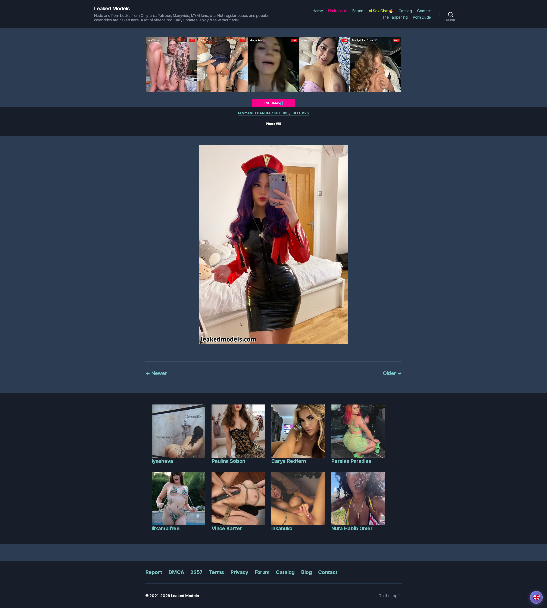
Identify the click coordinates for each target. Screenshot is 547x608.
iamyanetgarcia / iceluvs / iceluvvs (273, 113)
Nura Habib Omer (351, 528)
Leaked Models (112, 8)
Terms (216, 572)
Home (318, 11)
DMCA (176, 572)
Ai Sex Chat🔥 (381, 11)
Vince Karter (227, 528)
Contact (424, 11)
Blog (306, 572)
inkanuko (282, 528)
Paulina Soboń (228, 461)
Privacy (239, 572)
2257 (196, 572)
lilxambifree (165, 528)
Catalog (405, 11)
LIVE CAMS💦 (273, 103)
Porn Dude (422, 17)
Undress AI (337, 11)
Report (153, 572)
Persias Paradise (351, 461)
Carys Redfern (288, 461)
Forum (357, 11)
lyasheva (162, 461)
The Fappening (395, 17)
